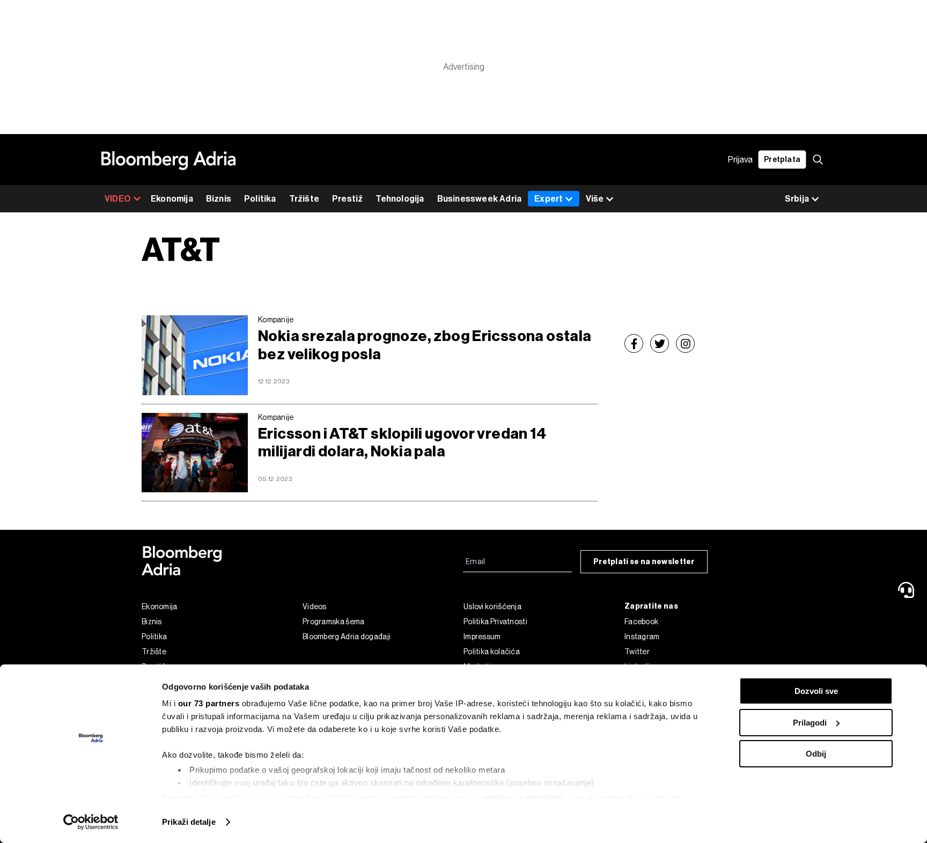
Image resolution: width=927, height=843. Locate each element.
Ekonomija (172, 199)
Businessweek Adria (479, 199)
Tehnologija (400, 199)
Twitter (637, 651)
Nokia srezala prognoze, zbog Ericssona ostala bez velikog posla (425, 345)
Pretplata (782, 159)
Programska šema (334, 621)
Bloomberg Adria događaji (347, 636)
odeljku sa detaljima (523, 797)
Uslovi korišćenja (492, 606)
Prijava (740, 159)
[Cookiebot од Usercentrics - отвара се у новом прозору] (91, 822)
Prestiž (347, 199)
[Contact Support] (908, 590)
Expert (548, 199)
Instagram (642, 636)
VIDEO (118, 199)
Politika (260, 199)
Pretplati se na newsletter (644, 561)
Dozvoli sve (816, 691)
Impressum (482, 636)
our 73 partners (209, 703)
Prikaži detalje (189, 821)
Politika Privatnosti (495, 621)
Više (595, 199)
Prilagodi (810, 722)
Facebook (641, 621)
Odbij (816, 753)
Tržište (304, 199)
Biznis (218, 199)
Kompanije (276, 319)
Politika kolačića (492, 651)
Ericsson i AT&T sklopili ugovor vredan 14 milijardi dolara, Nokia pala (402, 443)
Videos (315, 606)
